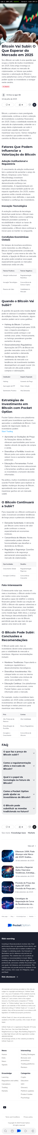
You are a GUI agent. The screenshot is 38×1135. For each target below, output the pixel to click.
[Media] (25, 1131)
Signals (4, 1065)
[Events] (12, 1131)
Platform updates (27, 1091)
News (4, 1061)
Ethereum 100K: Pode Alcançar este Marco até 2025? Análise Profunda (25, 854)
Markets (31, 833)
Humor (4, 1054)
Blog (12, 916)
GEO (22, 1084)
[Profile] (32, 1131)
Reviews (24, 1067)
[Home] (19, 1131)
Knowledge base (18, 833)
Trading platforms (28, 1064)
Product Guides (27, 1094)
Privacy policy (28, 1117)
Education (24, 1080)
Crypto (23, 1077)
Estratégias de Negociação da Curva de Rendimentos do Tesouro (24, 901)
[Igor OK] (3, 95)
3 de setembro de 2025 (24, 908)
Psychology (25, 1098)
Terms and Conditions (12, 1117)
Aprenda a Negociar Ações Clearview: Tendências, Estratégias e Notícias (25, 870)
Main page (4, 916)
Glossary (24, 1087)
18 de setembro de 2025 (24, 860)
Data (3, 1058)
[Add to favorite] (30, 105)
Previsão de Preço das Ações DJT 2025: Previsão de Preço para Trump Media (25, 886)
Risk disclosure (8, 977)
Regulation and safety (10, 1080)
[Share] (34, 105)
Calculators (6, 1084)
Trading (5, 1087)
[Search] (5, 1131)
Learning (5, 1077)
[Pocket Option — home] (19, 925)
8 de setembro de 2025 (24, 892)
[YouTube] (4, 1107)
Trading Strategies (28, 1054)
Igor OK (18, 95)
